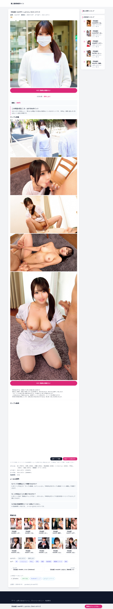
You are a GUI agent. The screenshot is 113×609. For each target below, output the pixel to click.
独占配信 (48, 561)
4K (16, 561)
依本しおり (47, 96)
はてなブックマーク (49, 578)
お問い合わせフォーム (23, 601)
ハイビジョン (23, 561)
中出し (31, 561)
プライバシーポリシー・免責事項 (41, 601)
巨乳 (37, 561)
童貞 (66, 561)
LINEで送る (25, 578)
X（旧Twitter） (15, 578)
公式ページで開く (56, 459)
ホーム (13, 600)
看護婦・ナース (58, 561)
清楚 (42, 561)
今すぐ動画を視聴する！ (43, 90)
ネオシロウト (22, 558)
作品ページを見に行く (70, 459)
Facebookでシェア (36, 578)
